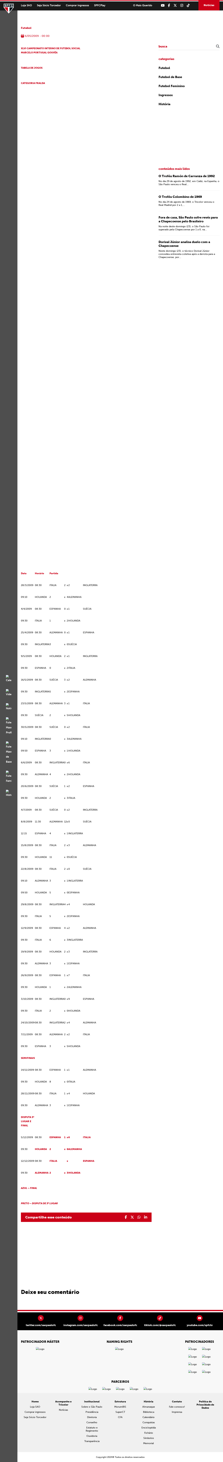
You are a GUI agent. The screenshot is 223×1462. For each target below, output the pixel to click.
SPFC (8, 8)
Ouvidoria (91, 1436)
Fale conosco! (177, 1406)
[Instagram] (181, 5)
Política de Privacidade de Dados (205, 1404)
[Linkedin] (145, 1217)
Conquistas (149, 1422)
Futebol (26, 28)
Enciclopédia (148, 1427)
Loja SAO (26, 5)
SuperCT (120, 1412)
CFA (120, 1417)
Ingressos (166, 95)
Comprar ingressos (77, 5)
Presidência (92, 1412)
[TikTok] (188, 5)
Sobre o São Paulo (91, 1406)
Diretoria (92, 1417)
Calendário (149, 1417)
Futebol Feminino (172, 86)
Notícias (209, 5)
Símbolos (148, 1438)
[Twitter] (175, 5)
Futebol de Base (170, 77)
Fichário (148, 1432)
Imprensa (177, 1412)
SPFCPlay (99, 5)
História (164, 104)
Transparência (91, 1441)
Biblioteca (148, 1412)
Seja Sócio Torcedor (49, 5)
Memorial (148, 1443)
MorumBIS (120, 1406)
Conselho (91, 1422)
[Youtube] (162, 5)
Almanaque (148, 1406)
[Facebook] (169, 5)
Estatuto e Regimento (92, 1429)
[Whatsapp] (139, 1217)
